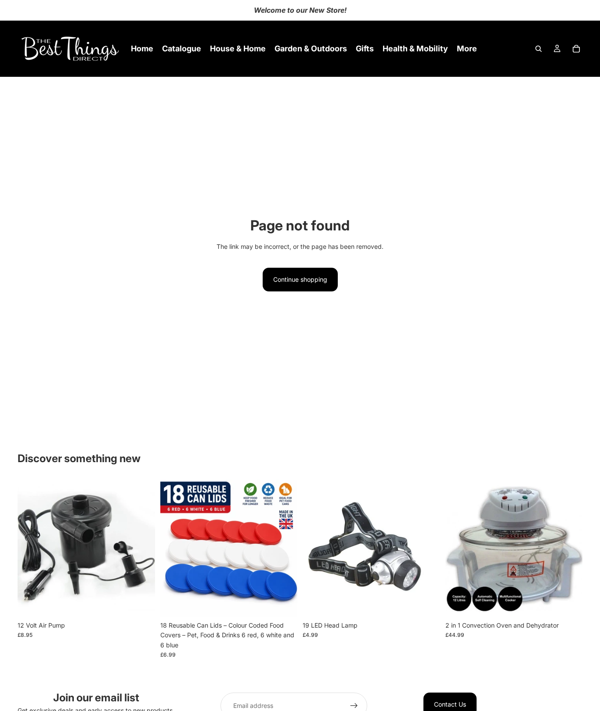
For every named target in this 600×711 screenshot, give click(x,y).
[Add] (141, 603)
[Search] (538, 48)
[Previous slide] (173, 548)
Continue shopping (300, 279)
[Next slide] (284, 548)
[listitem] (466, 48)
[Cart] (576, 48)
